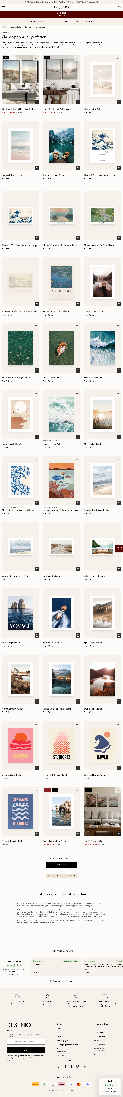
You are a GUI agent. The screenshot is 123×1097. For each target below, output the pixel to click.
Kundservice (98, 1028)
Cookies (96, 1041)
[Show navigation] (3, 7)
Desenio (68, 1090)
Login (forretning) (64, 1060)
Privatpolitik (23, 1056)
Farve (52, 21)
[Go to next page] (74, 876)
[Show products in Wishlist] (114, 7)
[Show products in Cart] (119, 7)
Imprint (59, 1032)
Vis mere (61, 865)
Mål (77, 21)
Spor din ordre (98, 1032)
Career (59, 1036)
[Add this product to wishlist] (36, 58)
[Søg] (9, 7)
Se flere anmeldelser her (61, 981)
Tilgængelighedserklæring (67, 1045)
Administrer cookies (101, 1055)
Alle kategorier (36, 21)
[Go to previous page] (48, 876)
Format (65, 21)
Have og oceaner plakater (35, 27)
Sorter (89, 21)
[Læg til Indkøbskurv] (37, 102)
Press (59, 1028)
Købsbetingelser (99, 1036)
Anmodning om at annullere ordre (100, 1050)
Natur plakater (16, 27)
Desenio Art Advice (100, 1024)
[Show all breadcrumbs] (4, 27)
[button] (110, 1086)
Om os (59, 1024)
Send (26, 1050)
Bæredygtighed (63, 1041)
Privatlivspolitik (99, 1045)
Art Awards (61, 1056)
